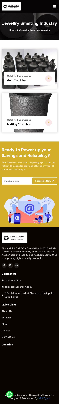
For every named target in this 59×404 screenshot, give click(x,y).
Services (6, 317)
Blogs (5, 324)
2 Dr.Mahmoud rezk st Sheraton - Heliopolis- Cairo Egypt (29, 295)
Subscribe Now (43, 181)
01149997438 (13, 280)
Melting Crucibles (18, 124)
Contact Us (8, 336)
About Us (7, 311)
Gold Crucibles (16, 80)
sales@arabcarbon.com (18, 286)
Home (29, 30)
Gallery (6, 330)
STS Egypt (44, 398)
